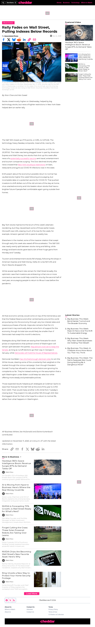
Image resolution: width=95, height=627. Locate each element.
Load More (31, 593)
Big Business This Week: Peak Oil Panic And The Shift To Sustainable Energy (79, 331)
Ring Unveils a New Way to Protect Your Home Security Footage (16, 575)
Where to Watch (86, 2)
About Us (8, 612)
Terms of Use (53, 612)
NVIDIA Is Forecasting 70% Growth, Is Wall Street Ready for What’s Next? (16, 508)
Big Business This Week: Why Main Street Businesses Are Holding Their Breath (79, 340)
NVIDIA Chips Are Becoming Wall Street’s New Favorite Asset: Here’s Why (16, 554)
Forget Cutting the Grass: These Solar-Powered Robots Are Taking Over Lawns (15, 531)
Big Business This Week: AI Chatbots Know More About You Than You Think (79, 350)
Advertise (30, 609)
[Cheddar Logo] (25, 2)
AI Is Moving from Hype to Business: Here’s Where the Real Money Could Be (16, 487)
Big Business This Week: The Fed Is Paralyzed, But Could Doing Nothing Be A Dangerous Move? (79, 361)
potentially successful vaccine (23, 158)
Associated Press (11, 36)
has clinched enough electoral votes (35, 359)
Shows (59, 2)
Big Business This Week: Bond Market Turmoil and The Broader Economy (78, 321)
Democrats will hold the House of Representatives (36, 353)
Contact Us (30, 612)
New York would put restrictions (31, 165)
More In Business (11, 457)
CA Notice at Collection (56, 614)
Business (66, 2)
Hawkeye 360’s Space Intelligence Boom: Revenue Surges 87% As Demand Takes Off (16, 465)
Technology (75, 2)
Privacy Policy (53, 609)
